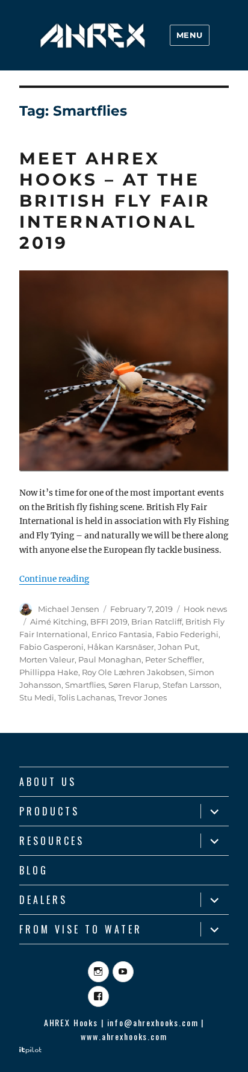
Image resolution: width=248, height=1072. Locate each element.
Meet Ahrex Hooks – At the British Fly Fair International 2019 (115, 200)
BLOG (33, 870)
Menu (189, 35)
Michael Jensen (68, 609)
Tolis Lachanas (86, 697)
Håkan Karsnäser (120, 647)
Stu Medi (36, 697)
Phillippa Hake (48, 672)
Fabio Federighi (187, 634)
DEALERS (43, 900)
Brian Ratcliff (156, 621)
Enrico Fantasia (121, 634)
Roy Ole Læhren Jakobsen (133, 672)
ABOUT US (47, 781)
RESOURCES (51, 841)
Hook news (205, 609)
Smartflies (85, 685)
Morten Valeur (47, 659)
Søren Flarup (133, 685)
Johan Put (178, 647)
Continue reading (54, 579)
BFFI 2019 (109, 621)
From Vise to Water (80, 929)
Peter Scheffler (173, 659)
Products (49, 811)
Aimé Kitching (58, 621)
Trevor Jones (142, 697)
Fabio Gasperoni (51, 647)
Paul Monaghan (109, 659)
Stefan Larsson (191, 685)
